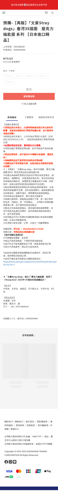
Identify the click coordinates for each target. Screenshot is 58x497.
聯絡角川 (19, 421)
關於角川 (8, 421)
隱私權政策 (42, 421)
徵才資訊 (30, 421)
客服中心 (15, 429)
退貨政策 (31, 425)
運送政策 (20, 425)
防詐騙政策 (42, 425)
